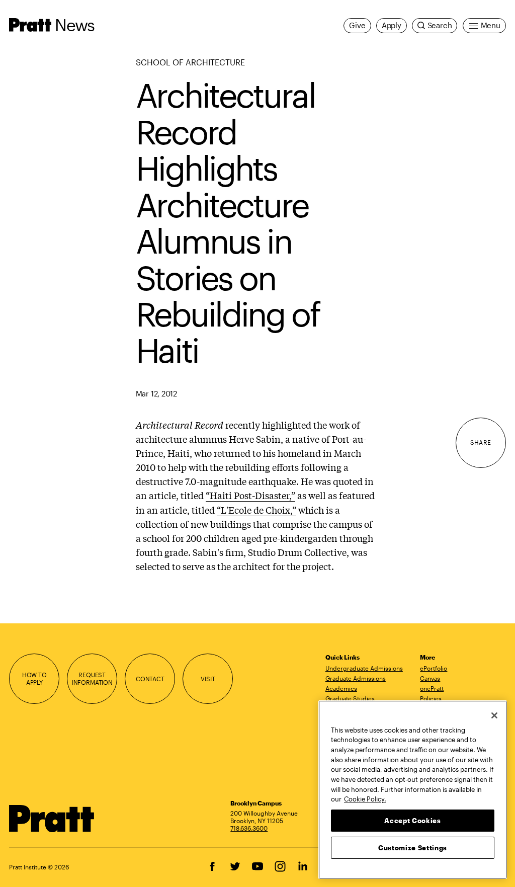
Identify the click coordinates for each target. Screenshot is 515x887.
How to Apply (34, 678)
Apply (391, 25)
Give (357, 25)
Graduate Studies (350, 698)
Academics (341, 688)
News (74, 24)
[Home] (52, 818)
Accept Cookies (412, 821)
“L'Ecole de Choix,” (256, 509)
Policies (431, 698)
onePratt (432, 688)
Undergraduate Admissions (364, 668)
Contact (150, 678)
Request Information (92, 678)
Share (480, 442)
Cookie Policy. (365, 799)
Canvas (430, 678)
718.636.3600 (249, 828)
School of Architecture (190, 62)
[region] (412, 789)
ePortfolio (433, 668)
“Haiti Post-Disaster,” (250, 495)
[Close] (494, 715)
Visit (208, 678)
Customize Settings (412, 848)
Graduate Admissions (355, 678)
